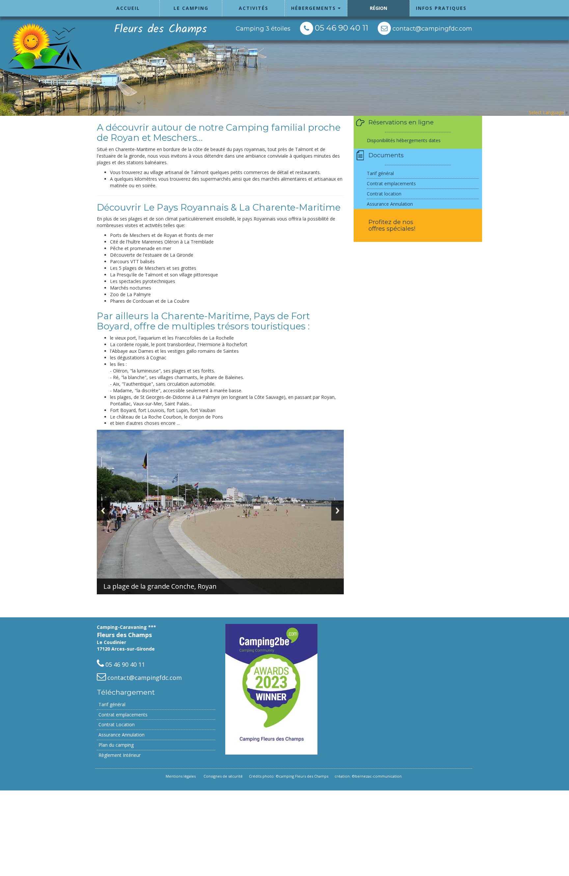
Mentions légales (181, 776)
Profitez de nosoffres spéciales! (391, 225)
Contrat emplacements (391, 183)
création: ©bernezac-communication (368, 776)
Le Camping (191, 8)
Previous (103, 511)
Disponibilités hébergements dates (404, 140)
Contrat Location (116, 724)
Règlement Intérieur (119, 755)
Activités (253, 8)
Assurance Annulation (390, 204)
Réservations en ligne (401, 122)
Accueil (128, 8)
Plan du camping (116, 745)
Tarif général (380, 173)
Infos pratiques (441, 8)
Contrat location (384, 194)
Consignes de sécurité (223, 776)
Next (337, 511)
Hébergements (314, 8)
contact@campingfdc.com (431, 28)
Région (378, 8)
